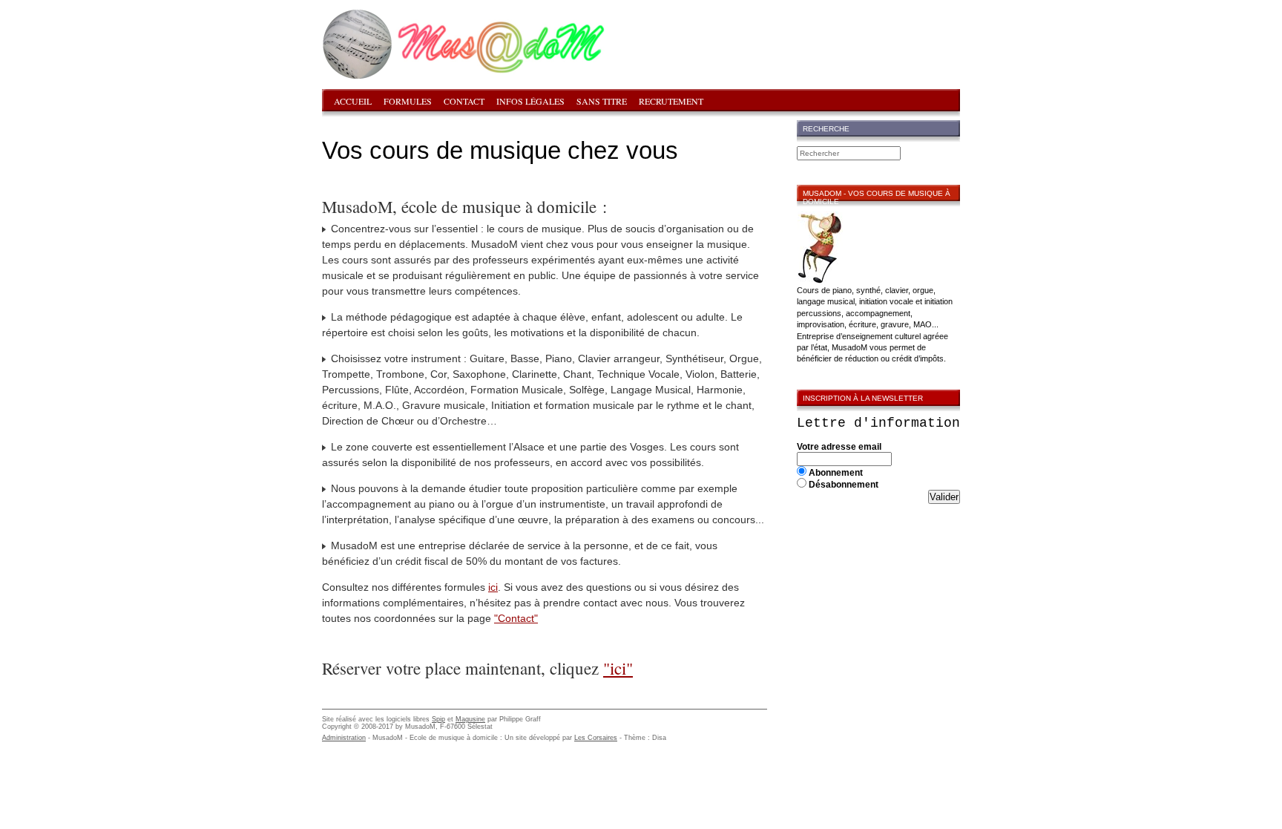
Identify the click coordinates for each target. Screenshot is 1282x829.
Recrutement (671, 101)
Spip (438, 719)
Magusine (470, 719)
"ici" (618, 668)
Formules (408, 101)
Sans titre (601, 101)
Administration (344, 737)
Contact (464, 101)
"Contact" (516, 618)
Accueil (353, 101)
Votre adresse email (839, 447)
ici (493, 587)
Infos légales (530, 101)
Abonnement (836, 473)
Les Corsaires (595, 737)
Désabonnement (843, 484)
